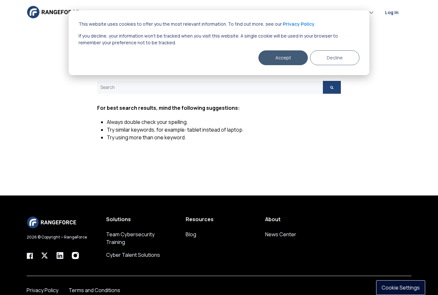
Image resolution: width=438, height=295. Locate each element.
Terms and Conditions (94, 290)
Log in (392, 12)
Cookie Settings (401, 287)
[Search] (332, 87)
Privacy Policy (42, 290)
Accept (283, 58)
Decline (335, 58)
